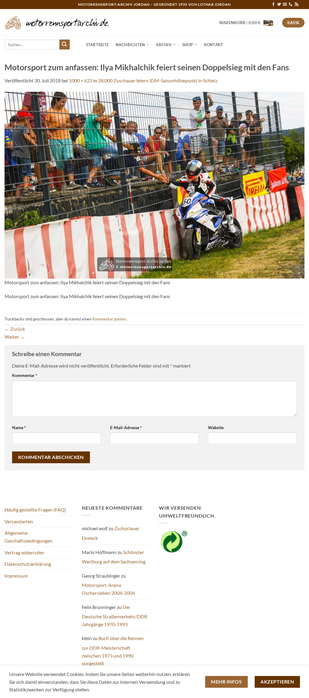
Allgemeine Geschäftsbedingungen (29, 536)
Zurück (15, 329)
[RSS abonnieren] (296, 4)
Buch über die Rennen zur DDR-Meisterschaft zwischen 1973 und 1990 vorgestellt (113, 650)
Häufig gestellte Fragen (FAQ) (35, 509)
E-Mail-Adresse (126, 427)
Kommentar (24, 375)
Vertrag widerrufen (24, 552)
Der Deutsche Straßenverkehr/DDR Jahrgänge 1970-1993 (114, 615)
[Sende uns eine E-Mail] (285, 4)
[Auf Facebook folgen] (273, 4)
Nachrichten (130, 44)
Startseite (97, 44)
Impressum (16, 575)
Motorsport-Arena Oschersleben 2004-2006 (108, 589)
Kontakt (213, 44)
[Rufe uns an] (290, 4)
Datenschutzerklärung (28, 564)
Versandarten (19, 521)
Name (19, 427)
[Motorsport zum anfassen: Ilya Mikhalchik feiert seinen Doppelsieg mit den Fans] (154, 184)
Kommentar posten (109, 319)
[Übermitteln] (64, 45)
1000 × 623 (80, 80)
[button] (246, 22)
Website (216, 427)
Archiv (163, 44)
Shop (187, 44)
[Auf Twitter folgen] (279, 4)
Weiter (15, 336)
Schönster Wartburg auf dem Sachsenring (113, 557)
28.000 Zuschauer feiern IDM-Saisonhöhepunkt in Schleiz (157, 80)
